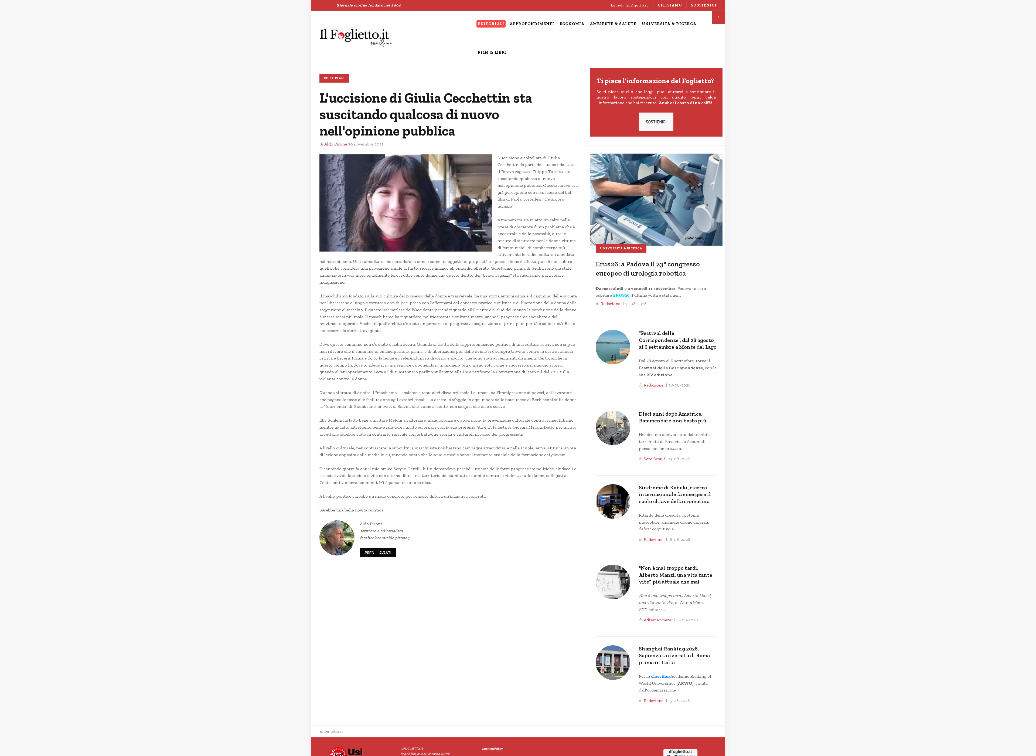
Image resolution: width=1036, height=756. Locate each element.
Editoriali (334, 78)
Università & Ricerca (621, 248)
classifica (660, 676)
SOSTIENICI (656, 121)
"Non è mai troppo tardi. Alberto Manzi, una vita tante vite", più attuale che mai (675, 575)
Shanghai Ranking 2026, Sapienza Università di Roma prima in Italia (674, 656)
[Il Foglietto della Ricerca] (355, 38)
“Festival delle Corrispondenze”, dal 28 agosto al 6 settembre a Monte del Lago (678, 340)
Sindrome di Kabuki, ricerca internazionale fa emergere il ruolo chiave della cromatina (675, 494)
